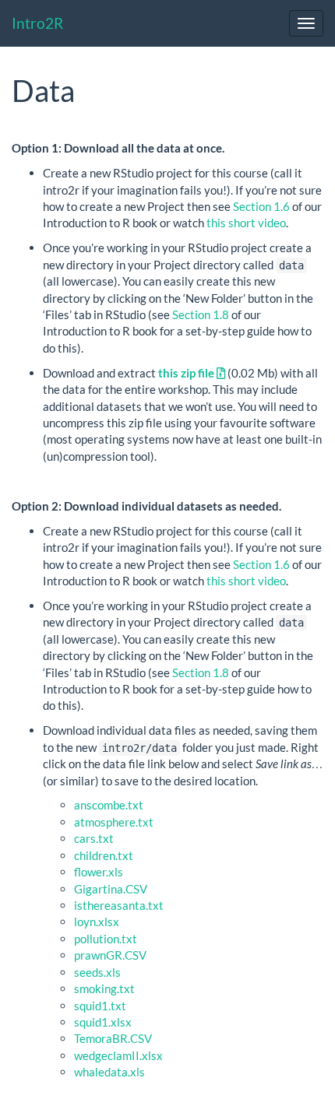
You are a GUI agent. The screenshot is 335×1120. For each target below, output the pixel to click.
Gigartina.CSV (110, 889)
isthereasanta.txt (119, 905)
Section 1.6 (261, 206)
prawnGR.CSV (110, 955)
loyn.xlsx (96, 922)
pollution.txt (105, 939)
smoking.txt (104, 988)
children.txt (103, 855)
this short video (246, 223)
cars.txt (94, 838)
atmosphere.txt (113, 822)
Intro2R (37, 23)
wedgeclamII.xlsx (118, 1055)
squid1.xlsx (103, 1022)
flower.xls (98, 872)
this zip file (187, 373)
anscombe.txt (108, 805)
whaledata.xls (109, 1072)
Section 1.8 (200, 314)
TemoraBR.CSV (113, 1038)
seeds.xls (97, 972)
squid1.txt (100, 1006)
